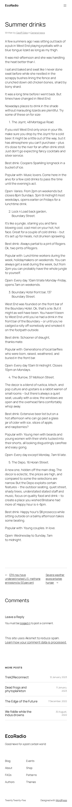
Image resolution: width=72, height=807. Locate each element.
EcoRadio (11, 5)
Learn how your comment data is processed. (36, 642)
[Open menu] (65, 6)
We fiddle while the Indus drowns (18, 713)
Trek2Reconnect (17, 677)
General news (37, 32)
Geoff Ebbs (22, 32)
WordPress (61, 800)
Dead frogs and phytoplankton (16, 689)
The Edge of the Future (21, 701)
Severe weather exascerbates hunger (55, 578)
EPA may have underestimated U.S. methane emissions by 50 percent (22, 578)
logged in (25, 623)
